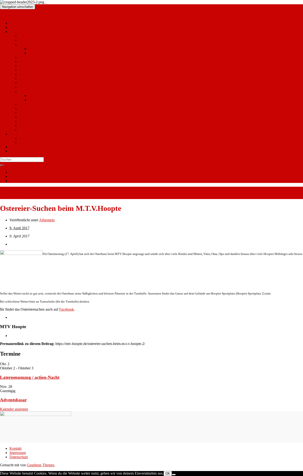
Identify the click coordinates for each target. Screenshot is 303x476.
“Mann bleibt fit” (31, 40)
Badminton (27, 87)
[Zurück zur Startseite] (45, 2)
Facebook (66, 309)
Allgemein (47, 220)
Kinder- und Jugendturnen (38, 66)
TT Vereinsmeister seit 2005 (49, 100)
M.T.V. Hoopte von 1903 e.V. (22, 15)
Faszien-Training (40, 49)
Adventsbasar (13, 399)
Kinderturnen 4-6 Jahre (36, 61)
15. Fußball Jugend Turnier (20, 197)
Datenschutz (18, 181)
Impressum (17, 176)
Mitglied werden (21, 147)
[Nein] (174, 474)
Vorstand (25, 138)
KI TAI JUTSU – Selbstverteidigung (46, 83)
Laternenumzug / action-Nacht (29, 377)
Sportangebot (19, 32)
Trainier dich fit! (31, 74)
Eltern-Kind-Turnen (34, 57)
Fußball (24, 108)
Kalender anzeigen (14, 409)
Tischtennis (27, 91)
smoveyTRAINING (34, 79)
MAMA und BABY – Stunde (50, 53)
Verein (14, 134)
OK (167, 473)
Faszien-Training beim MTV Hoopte (27, 189)
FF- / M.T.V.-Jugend (34, 113)
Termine (15, 27)
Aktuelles (16, 23)
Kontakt (15, 172)
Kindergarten (19, 151)
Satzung (25, 143)
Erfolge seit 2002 (41, 96)
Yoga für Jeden (30, 130)
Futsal (23, 117)
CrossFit (25, 125)
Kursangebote (29, 44)
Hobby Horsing (30, 36)
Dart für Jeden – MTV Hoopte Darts (46, 121)
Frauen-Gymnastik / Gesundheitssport (47, 70)
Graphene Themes (40, 465)
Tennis (24, 104)
